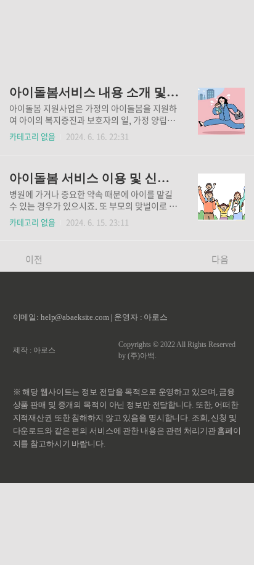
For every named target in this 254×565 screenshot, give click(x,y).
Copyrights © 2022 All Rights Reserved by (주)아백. (177, 350)
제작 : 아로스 (34, 350)
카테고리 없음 (32, 136)
